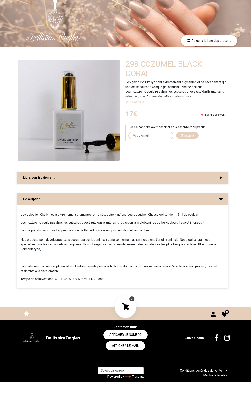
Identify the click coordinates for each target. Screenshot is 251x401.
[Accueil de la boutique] (26, 313)
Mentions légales (215, 375)
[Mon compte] (213, 313)
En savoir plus (136, 101)
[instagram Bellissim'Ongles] (224, 338)
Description (31, 199)
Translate (138, 376)
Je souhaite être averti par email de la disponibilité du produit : (168, 127)
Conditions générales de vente (201, 370)
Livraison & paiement (39, 177)
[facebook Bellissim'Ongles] (213, 338)
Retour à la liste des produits (211, 41)
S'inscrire (187, 135)
